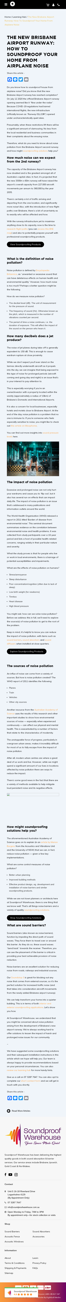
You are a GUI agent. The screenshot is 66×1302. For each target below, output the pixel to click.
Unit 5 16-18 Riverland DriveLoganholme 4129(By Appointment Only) (21, 1194)
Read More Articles (21, 1110)
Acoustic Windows (14, 1241)
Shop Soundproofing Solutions (25, 917)
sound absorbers (31, 640)
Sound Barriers (12, 1231)
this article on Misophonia (24, 425)
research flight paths (17, 229)
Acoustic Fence (12, 1236)
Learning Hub (19, 17)
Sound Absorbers (41, 1231)
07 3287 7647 (14, 1202)
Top (63, 1299)
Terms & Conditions (15, 1263)
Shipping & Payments (15, 1268)
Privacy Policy (39, 1263)
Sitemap (9, 1273)
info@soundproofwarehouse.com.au (23, 1207)
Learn (35, 1258)
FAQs (35, 1268)
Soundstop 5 (17, 977)
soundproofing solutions (35, 150)
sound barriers (14, 640)
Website (39, 1297)
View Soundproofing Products (25, 244)
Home (8, 17)
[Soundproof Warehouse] (12, 4)
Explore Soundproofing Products (26, 651)
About (8, 1258)
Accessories (39, 1236)
